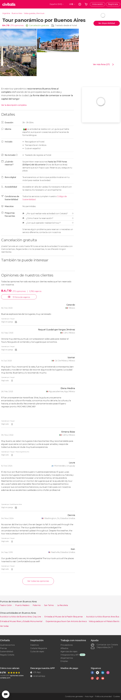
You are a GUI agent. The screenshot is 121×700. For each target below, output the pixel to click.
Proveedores (66, 645)
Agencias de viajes (68, 651)
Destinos (34, 645)
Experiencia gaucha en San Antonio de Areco (66, 621)
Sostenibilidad (6, 651)
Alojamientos (66, 658)
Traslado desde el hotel (66, 25)
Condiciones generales (74, 696)
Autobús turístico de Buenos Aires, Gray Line (20, 617)
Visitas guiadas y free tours (34, 13)
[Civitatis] (9, 4)
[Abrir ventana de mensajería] (5, 694)
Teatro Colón (6, 605)
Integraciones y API (69, 655)
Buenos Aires (17, 13)
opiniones (18, 25)
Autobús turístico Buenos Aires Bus (103, 617)
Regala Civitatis (7, 655)
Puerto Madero (22, 605)
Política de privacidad (103, 696)
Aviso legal (89, 696)
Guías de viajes (37, 651)
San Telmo (49, 605)
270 (12, 25)
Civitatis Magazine (38, 648)
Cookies (116, 696)
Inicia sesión (97, 4)
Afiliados (64, 648)
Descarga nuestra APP (42, 668)
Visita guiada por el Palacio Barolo (104, 621)
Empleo (64, 661)
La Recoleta (62, 605)
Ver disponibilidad (106, 23)
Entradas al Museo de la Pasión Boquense (63, 617)
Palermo (37, 605)
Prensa (3, 648)
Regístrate (113, 4)
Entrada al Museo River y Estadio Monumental (21, 621)
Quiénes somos (7, 645)
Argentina (6, 13)
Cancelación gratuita (39, 25)
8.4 (5, 25)
